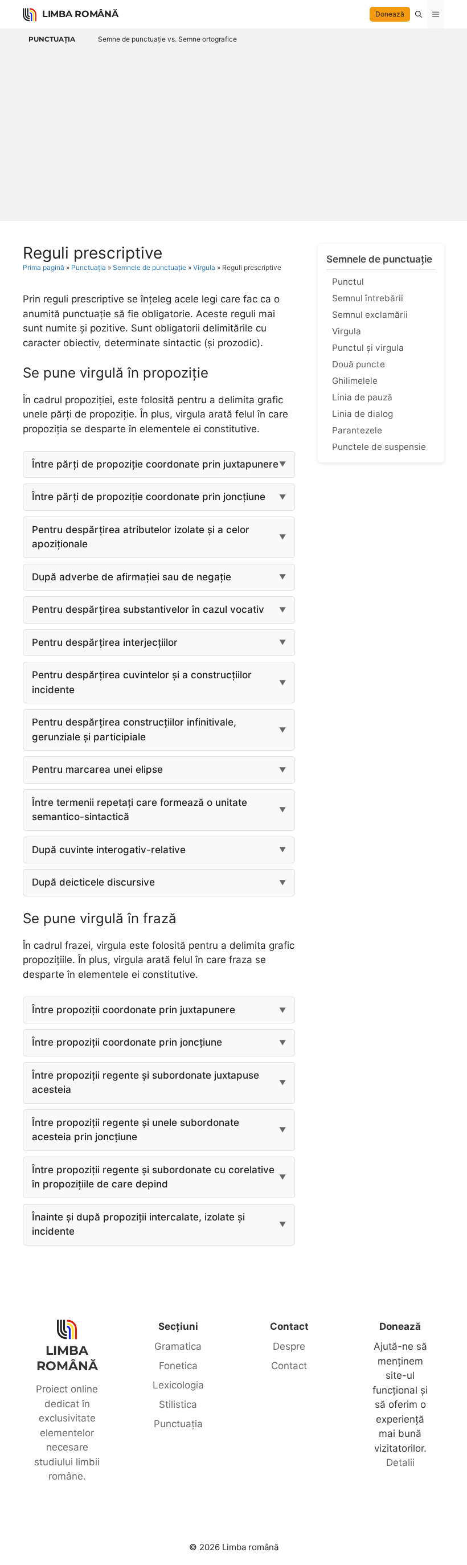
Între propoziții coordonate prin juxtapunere (133, 1009)
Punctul (348, 281)
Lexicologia (178, 1385)
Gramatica (178, 1346)
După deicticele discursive (93, 882)
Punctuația (51, 39)
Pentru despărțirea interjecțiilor (105, 642)
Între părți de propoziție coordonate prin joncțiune (148, 496)
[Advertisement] (233, 132)
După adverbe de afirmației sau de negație (131, 577)
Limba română (80, 14)
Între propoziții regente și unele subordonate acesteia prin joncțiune (135, 1130)
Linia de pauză (362, 397)
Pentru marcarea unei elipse (97, 769)
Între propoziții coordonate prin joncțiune (127, 1042)
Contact (289, 1365)
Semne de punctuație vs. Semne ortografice (167, 39)
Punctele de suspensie (379, 446)
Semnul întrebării (367, 298)
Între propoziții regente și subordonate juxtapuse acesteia (145, 1083)
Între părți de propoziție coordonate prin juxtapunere (155, 464)
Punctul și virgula (368, 347)
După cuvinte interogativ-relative (109, 849)
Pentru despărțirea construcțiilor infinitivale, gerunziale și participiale (134, 729)
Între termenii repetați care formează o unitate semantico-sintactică (139, 810)
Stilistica (178, 1404)
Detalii (400, 1462)
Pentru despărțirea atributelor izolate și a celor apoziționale (140, 537)
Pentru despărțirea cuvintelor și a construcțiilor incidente (142, 682)
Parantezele (357, 430)
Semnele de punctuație (149, 267)
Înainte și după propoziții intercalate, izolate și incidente (138, 1224)
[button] (418, 14)
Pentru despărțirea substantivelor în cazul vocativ (148, 609)
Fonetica (178, 1365)
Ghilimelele (355, 380)
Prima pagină (43, 267)
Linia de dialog (362, 413)
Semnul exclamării (370, 314)
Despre (289, 1346)
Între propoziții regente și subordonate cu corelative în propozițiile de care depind (153, 1177)
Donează (389, 14)
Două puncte (358, 364)
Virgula (204, 267)
